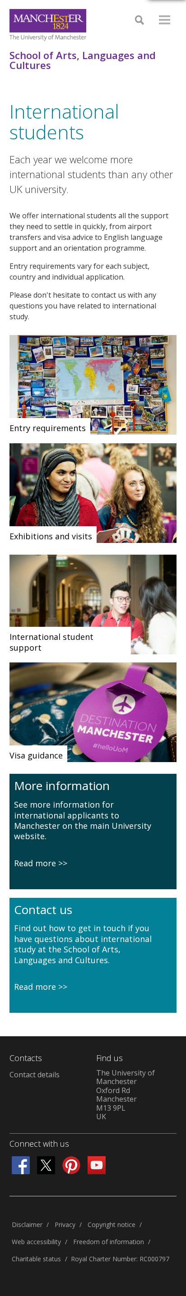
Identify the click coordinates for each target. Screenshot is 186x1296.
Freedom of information (108, 1241)
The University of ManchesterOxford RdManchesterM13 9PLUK (125, 1095)
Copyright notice (111, 1224)
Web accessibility (36, 1241)
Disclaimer (27, 1224)
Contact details (34, 1075)
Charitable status (36, 1259)
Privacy (65, 1224)
